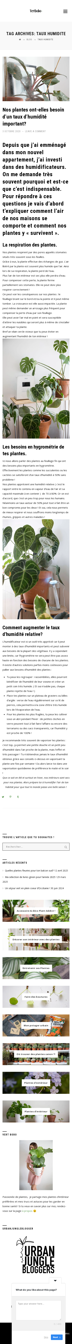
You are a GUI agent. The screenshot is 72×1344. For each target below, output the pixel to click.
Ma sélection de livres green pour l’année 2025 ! (30, 877)
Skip (46, 1337)
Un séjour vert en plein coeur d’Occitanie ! (27, 888)
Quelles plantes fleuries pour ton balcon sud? (29, 870)
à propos (27, 1210)
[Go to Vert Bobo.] (20, 39)
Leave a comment (35, 131)
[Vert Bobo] (36, 11)
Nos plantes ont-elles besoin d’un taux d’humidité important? (33, 117)
